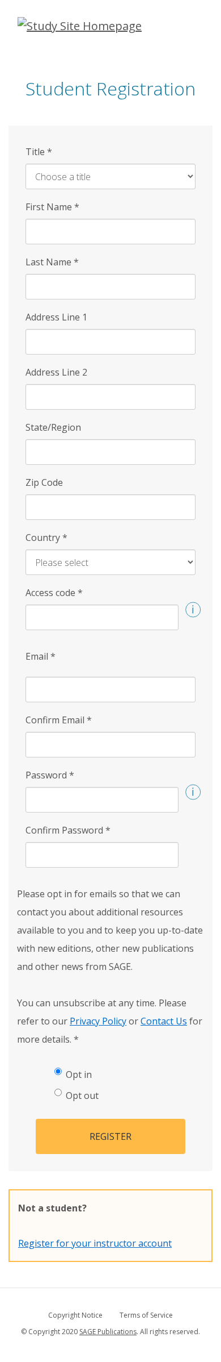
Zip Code (44, 482)
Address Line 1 (56, 317)
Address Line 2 (56, 372)
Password (50, 775)
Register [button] (110, 1136)
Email (41, 656)
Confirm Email (59, 720)
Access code (54, 592)
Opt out (82, 1095)
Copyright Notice (75, 1315)
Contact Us (164, 1021)
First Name (52, 207)
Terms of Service (146, 1315)
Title (39, 151)
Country (46, 537)
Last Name (52, 262)
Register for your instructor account (95, 1243)
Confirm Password (68, 830)
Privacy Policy (98, 1021)
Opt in (79, 1074)
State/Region (53, 427)
